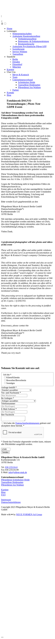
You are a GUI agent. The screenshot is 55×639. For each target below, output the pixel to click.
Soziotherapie (18, 49)
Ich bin (7, 374)
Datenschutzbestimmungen (27, 423)
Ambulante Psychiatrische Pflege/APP (29, 46)
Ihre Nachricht (7, 414)
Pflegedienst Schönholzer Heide (15, 480)
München (16, 67)
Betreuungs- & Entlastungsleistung (33, 41)
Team (14, 77)
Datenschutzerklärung (11, 502)
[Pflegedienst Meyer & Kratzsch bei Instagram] (27, 570)
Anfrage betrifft (9, 387)
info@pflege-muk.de (17, 472)
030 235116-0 (11, 467)
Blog (9, 95)
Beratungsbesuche (26, 44)
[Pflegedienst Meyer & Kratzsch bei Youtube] (27, 631)
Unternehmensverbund (22, 80)
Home (9, 28)
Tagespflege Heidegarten (29, 85)
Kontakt (10, 92)
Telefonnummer (8, 403)
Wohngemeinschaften (22, 33)
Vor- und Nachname (11, 392)
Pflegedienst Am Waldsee (29, 87)
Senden (5, 452)
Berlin (15, 59)
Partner (15, 90)
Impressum (6, 499)
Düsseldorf (17, 64)
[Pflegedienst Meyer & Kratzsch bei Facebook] (4, 578)
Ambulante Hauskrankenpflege (26, 36)
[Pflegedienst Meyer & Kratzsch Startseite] (10, 11)
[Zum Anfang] (2, 637)
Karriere (10, 69)
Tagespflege (17, 54)
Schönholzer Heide (26, 82)
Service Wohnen (19, 51)
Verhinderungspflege (27, 39)
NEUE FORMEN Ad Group (29, 514)
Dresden (16, 62)
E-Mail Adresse (9, 409)
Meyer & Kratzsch (20, 74)
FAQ (3, 495)
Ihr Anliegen (7, 398)
